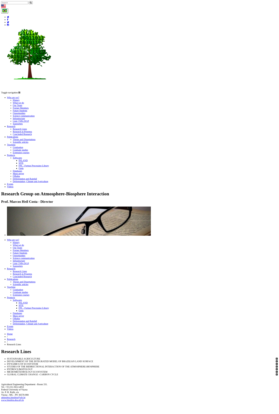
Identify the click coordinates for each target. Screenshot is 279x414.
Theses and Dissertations (24, 139)
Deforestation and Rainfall (25, 179)
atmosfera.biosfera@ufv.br (13, 397)
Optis (21, 168)
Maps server (18, 173)
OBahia (16, 176)
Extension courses (21, 152)
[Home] (8, 17)
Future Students (20, 110)
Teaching (11, 144)
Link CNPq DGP (21, 121)
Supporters (18, 124)
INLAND (23, 160)
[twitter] (8, 22)
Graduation (18, 147)
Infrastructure (19, 118)
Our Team (17, 105)
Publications (12, 137)
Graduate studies (20, 150)
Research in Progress (22, 131)
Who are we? (13, 97)
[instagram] (8, 25)
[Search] (31, 2)
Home (10, 334)
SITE (21, 163)
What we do (18, 103)
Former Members (21, 108)
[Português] (4, 10)
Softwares (17, 158)
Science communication (24, 116)
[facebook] (7, 19)
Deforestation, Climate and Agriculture (30, 181)
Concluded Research (22, 134)
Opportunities (19, 113)
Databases (17, 171)
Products (11, 155)
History (16, 100)
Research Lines (20, 129)
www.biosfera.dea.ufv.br (12, 400)
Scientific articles (20, 142)
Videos (10, 186)
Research (11, 126)
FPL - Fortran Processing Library (34, 165)
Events (10, 184)
